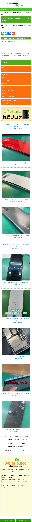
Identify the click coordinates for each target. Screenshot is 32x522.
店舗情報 (4, 87)
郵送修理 (4, 84)
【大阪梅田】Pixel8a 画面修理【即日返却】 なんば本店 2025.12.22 (16, 430)
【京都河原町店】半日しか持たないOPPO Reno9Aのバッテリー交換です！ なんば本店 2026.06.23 (16, 246)
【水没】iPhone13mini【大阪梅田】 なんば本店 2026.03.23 (16, 357)
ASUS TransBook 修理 (7, 55)
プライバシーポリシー (7, 103)
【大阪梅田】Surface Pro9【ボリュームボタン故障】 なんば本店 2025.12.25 (16, 394)
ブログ (4, 71)
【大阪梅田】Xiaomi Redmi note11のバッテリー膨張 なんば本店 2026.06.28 (16, 236)
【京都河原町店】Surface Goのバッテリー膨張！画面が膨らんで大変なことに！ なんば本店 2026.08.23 (16, 126)
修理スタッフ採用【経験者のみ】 (10, 97)
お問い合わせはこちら (7, 90)
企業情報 (4, 93)
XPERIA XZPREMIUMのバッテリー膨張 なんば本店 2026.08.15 (16, 164)
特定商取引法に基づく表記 (9, 100)
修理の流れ (5, 74)
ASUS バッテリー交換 (10, 53)
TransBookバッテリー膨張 (22, 53)
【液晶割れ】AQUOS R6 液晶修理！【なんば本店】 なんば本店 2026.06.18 (16, 283)
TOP (3, 67)
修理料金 (4, 77)
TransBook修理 (17, 55)
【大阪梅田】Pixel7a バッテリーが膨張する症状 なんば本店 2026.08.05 (16, 200)
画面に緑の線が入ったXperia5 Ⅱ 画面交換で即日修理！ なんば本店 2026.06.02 (16, 320)
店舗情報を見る (8, 520)
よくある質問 (5, 80)
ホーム (2, 12)
